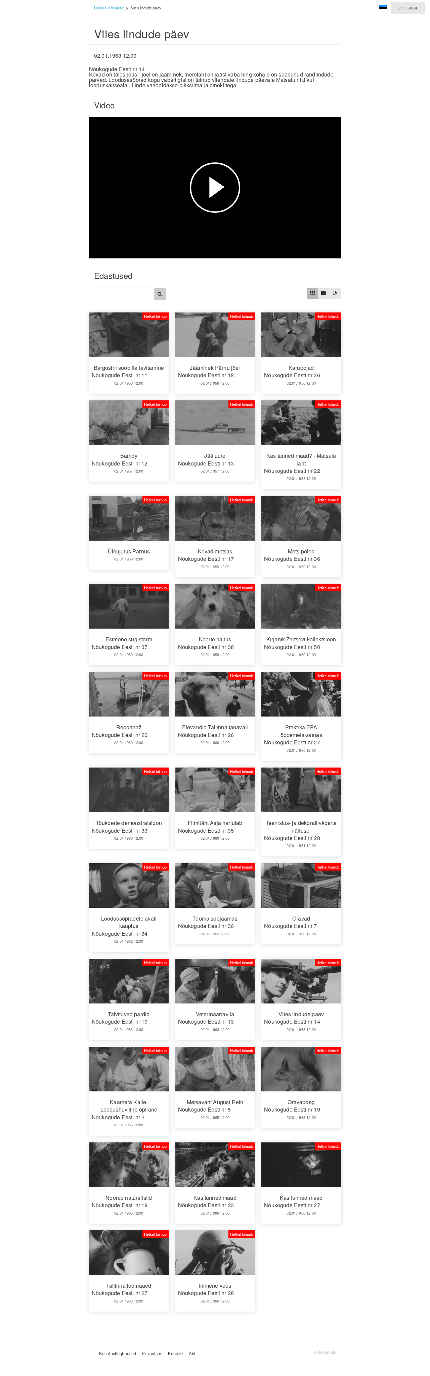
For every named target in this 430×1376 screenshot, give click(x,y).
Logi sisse (407, 7)
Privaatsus (152, 1353)
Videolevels (325, 1352)
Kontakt (175, 1353)
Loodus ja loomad (108, 7)
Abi (192, 1353)
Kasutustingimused (117, 1353)
